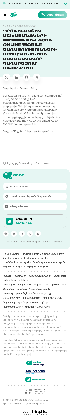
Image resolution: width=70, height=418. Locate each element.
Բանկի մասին (11, 253)
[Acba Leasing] (35, 363)
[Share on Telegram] (36, 77)
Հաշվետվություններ (40, 275)
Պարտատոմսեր (12, 306)
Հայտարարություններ (15, 302)
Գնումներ (29, 306)
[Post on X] (6, 77)
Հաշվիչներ (20, 275)
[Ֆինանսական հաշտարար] (35, 391)
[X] (30, 234)
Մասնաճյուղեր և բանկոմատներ (22, 298)
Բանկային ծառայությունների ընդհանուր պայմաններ (33, 284)
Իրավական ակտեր (40, 289)
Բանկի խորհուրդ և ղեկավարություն (25, 258)
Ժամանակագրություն (16, 262)
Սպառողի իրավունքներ (17, 293)
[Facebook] (6, 234)
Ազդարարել (43, 306)
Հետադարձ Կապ (52, 298)
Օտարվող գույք (42, 293)
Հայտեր (7, 275)
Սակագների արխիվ (14, 280)
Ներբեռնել (24, 223)
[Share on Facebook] (26, 77)
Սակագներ (60, 275)
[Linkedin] (22, 234)
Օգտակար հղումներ (15, 289)
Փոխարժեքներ (39, 302)
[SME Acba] (35, 379)
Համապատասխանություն (49, 262)
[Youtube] (14, 234)
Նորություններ (11, 266)
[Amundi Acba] (35, 371)
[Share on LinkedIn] (16, 77)
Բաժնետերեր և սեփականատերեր (43, 253)
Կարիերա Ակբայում (36, 266)
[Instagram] (38, 234)
